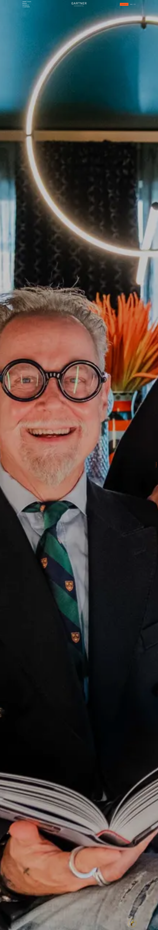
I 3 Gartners (26, 6)
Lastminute (25, 5)
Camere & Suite (26, 1)
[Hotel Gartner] (79, 4)
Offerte (24, 3)
